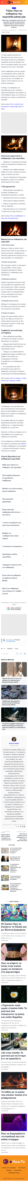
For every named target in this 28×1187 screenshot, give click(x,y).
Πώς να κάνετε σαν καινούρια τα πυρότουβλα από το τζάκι (12, 106)
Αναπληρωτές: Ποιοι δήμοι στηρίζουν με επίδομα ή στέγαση (15, 858)
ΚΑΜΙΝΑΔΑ (10, 648)
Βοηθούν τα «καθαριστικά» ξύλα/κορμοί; (10, 535)
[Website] (17, 827)
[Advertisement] (14, 123)
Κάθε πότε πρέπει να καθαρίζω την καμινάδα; (11, 466)
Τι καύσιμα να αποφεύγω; (12, 546)
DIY (14, 8)
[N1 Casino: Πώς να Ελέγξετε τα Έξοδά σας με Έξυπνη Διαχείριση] (14, 912)
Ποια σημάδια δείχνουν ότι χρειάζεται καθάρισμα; (11, 477)
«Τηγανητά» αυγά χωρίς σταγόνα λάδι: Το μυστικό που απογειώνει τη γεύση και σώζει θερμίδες (14, 1011)
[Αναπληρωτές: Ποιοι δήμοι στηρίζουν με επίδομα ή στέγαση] (5, 859)
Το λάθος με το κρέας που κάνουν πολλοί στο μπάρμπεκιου (14, 1095)
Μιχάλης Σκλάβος (6, 32)
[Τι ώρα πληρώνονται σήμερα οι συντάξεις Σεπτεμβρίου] (5, 878)
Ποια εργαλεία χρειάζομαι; (7, 500)
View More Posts (14, 745)
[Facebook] (17, 653)
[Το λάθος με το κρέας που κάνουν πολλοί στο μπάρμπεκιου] (14, 1080)
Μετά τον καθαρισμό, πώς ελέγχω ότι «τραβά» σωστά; (12, 591)
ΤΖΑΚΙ (16, 648)
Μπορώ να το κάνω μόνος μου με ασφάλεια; (12, 490)
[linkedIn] (24, 653)
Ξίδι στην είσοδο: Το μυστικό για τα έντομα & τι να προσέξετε (13, 1055)
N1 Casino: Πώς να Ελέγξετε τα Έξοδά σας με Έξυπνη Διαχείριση (14, 927)
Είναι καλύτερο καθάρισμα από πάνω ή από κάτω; (11, 512)
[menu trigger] (2, 2)
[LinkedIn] (22, 827)
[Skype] (24, 827)
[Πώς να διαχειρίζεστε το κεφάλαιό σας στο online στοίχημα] (14, 1122)
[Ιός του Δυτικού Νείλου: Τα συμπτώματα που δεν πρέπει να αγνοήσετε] (5, 851)
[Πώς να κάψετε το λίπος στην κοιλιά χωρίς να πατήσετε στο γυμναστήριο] (14, 952)
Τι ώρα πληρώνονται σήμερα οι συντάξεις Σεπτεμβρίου (15, 878)
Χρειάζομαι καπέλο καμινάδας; (9, 555)
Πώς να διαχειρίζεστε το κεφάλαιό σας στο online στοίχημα (13, 1136)
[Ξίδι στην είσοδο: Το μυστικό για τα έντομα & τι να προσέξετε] (14, 1041)
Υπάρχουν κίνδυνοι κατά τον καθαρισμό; (11, 566)
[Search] (26, 2)
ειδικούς (23, 443)
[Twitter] (21, 653)
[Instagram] (21, 827)
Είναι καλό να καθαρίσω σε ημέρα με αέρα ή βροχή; (11, 577)
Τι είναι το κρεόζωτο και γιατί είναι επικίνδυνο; (11, 524)
